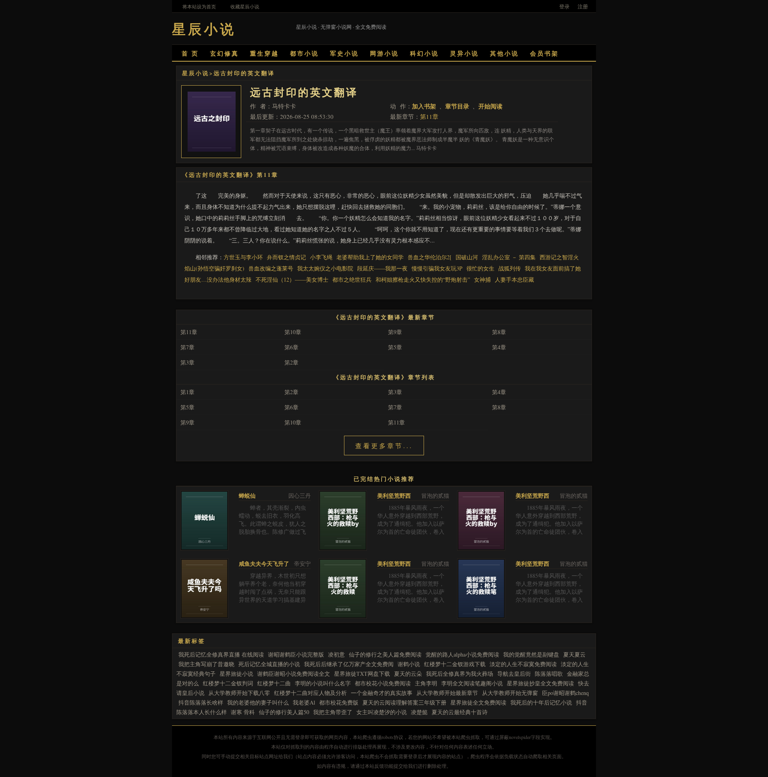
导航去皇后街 (514, 673)
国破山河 (467, 257)
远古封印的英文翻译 (244, 73)
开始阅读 (490, 106)
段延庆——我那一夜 (382, 268)
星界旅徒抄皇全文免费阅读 (540, 683)
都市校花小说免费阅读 (383, 683)
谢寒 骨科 (243, 712)
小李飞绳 (321, 257)
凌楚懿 (419, 712)
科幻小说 (424, 53)
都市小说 (304, 53)
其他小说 (504, 53)
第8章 (499, 332)
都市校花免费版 (338, 702)
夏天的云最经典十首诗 (460, 712)
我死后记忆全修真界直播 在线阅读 (221, 654)
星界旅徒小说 (236, 673)
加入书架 (424, 106)
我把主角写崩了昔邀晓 (206, 664)
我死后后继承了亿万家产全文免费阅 (349, 664)
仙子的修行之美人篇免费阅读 (385, 654)
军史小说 (344, 53)
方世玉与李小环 (243, 257)
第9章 (395, 332)
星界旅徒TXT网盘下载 (362, 673)
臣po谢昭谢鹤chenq (565, 693)
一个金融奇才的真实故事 (381, 693)
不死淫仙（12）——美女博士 (292, 279)
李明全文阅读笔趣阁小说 (472, 683)
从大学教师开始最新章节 (447, 693)
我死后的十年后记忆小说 (541, 702)
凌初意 (336, 654)
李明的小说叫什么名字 (323, 683)
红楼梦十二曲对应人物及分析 (310, 693)
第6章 (291, 347)
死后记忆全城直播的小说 (269, 664)
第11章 (429, 116)
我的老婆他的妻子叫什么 (258, 702)
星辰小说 (195, 73)
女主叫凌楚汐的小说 (381, 712)
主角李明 (426, 683)
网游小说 (384, 53)
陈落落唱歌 (549, 673)
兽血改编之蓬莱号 (270, 268)
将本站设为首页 (199, 6)
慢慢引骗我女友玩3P (437, 268)
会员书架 (544, 53)
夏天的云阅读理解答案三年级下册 (404, 702)
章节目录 (457, 106)
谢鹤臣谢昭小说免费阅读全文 (293, 673)
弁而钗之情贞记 (286, 257)
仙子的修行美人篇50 (284, 712)
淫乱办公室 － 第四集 (509, 257)
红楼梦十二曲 (274, 683)
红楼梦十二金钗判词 (228, 683)
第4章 (499, 347)
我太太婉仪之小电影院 (325, 268)
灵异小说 (464, 53)
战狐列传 (509, 268)
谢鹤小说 (409, 664)
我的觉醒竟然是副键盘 (531, 654)
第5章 (395, 347)
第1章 (187, 392)
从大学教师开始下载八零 (239, 693)
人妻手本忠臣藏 (514, 279)
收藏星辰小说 (244, 6)
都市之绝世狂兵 (352, 279)
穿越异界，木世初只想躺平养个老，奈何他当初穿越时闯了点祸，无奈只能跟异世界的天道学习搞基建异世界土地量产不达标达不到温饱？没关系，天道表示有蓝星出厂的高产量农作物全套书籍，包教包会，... (272, 603)
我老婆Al (304, 702)
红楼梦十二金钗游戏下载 (455, 664)
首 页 (190, 53)
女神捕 (482, 279)
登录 (564, 6)
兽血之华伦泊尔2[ (430, 257)
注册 (583, 6)
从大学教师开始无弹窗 (510, 693)
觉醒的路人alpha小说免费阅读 (462, 654)
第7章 (187, 347)
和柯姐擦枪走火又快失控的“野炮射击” (423, 279)
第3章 (187, 362)
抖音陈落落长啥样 (200, 702)
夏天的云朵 (408, 673)
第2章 (291, 362)
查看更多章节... (384, 445)
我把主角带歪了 (332, 712)
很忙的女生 (480, 268)
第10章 (292, 332)
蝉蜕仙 (247, 495)
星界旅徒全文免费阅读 (478, 702)
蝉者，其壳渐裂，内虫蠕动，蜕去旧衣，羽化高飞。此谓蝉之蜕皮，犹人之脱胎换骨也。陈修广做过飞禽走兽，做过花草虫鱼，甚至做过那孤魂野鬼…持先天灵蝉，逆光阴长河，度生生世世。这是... (272, 535)
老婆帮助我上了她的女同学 (370, 257)
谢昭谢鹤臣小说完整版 (296, 654)
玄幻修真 (224, 53)
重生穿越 (264, 53)
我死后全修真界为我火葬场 (459, 673)
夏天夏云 (574, 654)
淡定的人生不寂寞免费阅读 (523, 664)
